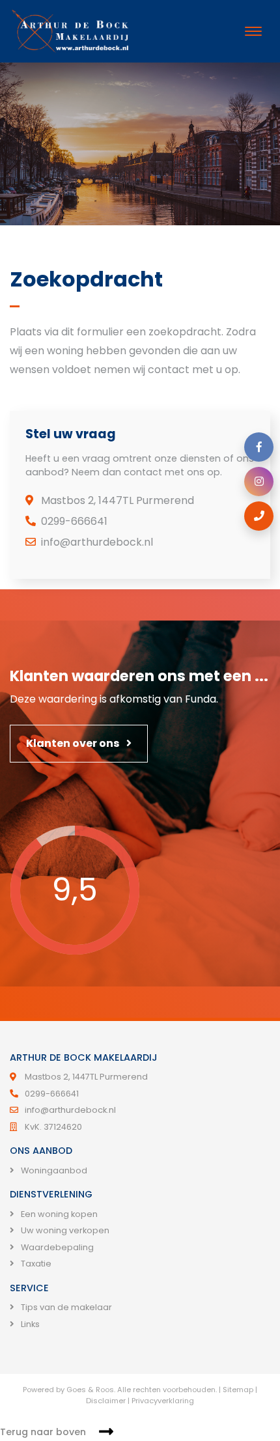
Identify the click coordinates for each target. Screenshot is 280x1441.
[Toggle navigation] (253, 31)
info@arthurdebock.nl (97, 542)
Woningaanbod (53, 1170)
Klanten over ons (73, 743)
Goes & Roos (90, 1389)
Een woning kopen (58, 1214)
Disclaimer (106, 1400)
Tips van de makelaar (65, 1307)
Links (29, 1324)
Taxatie (35, 1263)
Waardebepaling (56, 1247)
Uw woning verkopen (64, 1230)
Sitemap (238, 1389)
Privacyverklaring (163, 1400)
